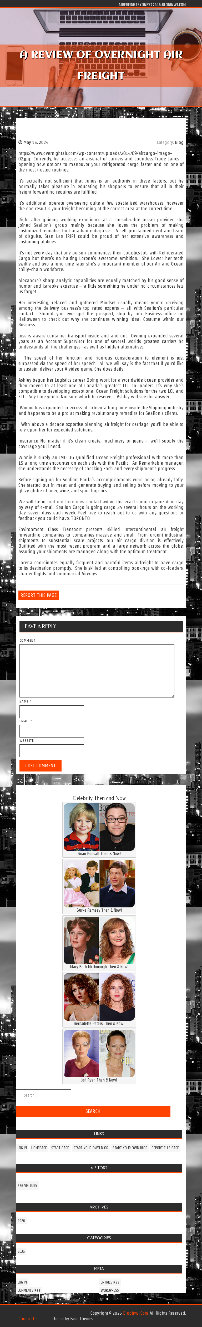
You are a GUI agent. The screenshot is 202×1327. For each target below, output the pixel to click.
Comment (27, 640)
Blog (179, 142)
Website (26, 741)
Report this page (39, 595)
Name (25, 702)
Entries (110, 1282)
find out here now (65, 501)
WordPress (110, 1290)
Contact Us (28, 1318)
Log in (22, 1148)
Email (25, 721)
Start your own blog (90, 1148)
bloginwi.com (135, 1313)
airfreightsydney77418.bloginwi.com (152, 4)
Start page (60, 1148)
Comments (29, 1290)
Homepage (39, 1148)
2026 (21, 1220)
